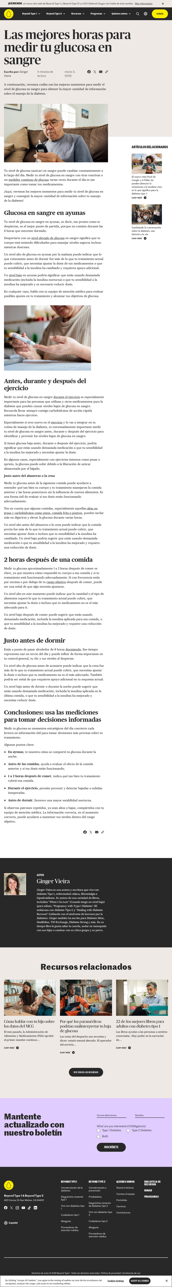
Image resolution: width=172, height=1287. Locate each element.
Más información (144, 4)
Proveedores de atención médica (70, 1229)
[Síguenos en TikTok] (29, 1208)
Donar (160, 14)
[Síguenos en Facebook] (5, 1207)
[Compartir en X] (94, 71)
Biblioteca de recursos (152, 1183)
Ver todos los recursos (86, 1072)
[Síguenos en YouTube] (23, 1208)
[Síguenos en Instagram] (17, 1208)
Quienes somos (125, 1181)
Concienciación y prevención (97, 1189)
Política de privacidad (111, 1273)
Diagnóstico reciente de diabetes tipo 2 (100, 1204)
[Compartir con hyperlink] (106, 71)
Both (105, 1136)
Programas (151, 1196)
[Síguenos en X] (11, 1207)
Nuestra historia (125, 1188)
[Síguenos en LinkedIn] (35, 1207)
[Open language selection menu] (145, 14)
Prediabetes (95, 1197)
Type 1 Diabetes (111, 1130)
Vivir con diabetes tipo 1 (72, 1207)
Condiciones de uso (131, 1273)
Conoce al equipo (125, 1194)
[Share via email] (100, 72)
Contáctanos (123, 1213)
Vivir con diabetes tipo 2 (100, 1213)
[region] (86, 1281)
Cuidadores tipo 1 (70, 1215)
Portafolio (121, 1200)
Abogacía (66, 1221)
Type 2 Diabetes (142, 1130)
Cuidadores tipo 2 (98, 1221)
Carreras (121, 1206)
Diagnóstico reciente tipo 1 (72, 1198)
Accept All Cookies (140, 1281)
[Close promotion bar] (165, 4)
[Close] (166, 1280)
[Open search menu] (137, 14)
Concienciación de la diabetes (72, 1189)
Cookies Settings (116, 1281)
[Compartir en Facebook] (89, 71)
